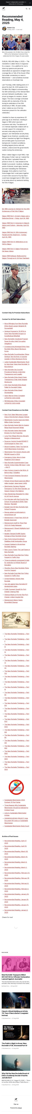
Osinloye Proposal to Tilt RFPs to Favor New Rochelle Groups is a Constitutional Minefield (15, 333)
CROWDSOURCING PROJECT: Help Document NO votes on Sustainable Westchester (16, 821)
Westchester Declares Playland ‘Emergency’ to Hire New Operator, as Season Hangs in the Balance (17, 488)
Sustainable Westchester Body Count (16, 826)
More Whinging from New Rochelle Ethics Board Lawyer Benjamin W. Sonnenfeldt (16, 326)
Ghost (20, 1108)
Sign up (16, 1104)
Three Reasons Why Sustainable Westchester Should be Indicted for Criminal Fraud (16, 807)
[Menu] (29, 8)
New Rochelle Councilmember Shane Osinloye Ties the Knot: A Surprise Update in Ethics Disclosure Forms (16, 357)
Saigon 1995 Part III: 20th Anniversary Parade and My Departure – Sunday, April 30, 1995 (14, 235)
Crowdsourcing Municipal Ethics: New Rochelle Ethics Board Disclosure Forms (16, 349)
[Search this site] (26, 8)
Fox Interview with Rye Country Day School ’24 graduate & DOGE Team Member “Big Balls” (16, 501)
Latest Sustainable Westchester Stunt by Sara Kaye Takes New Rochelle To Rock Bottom (16, 364)
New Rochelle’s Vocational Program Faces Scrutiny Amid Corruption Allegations (16, 341)
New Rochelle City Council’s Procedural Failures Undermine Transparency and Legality (14, 372)
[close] (30, 3)
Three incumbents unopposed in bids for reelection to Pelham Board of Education (16, 563)
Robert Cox (11, 28)
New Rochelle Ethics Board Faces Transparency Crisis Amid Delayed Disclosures (15, 379)
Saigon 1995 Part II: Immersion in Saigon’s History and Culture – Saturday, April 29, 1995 (15, 225)
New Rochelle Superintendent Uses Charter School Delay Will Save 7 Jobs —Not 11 (17, 465)
